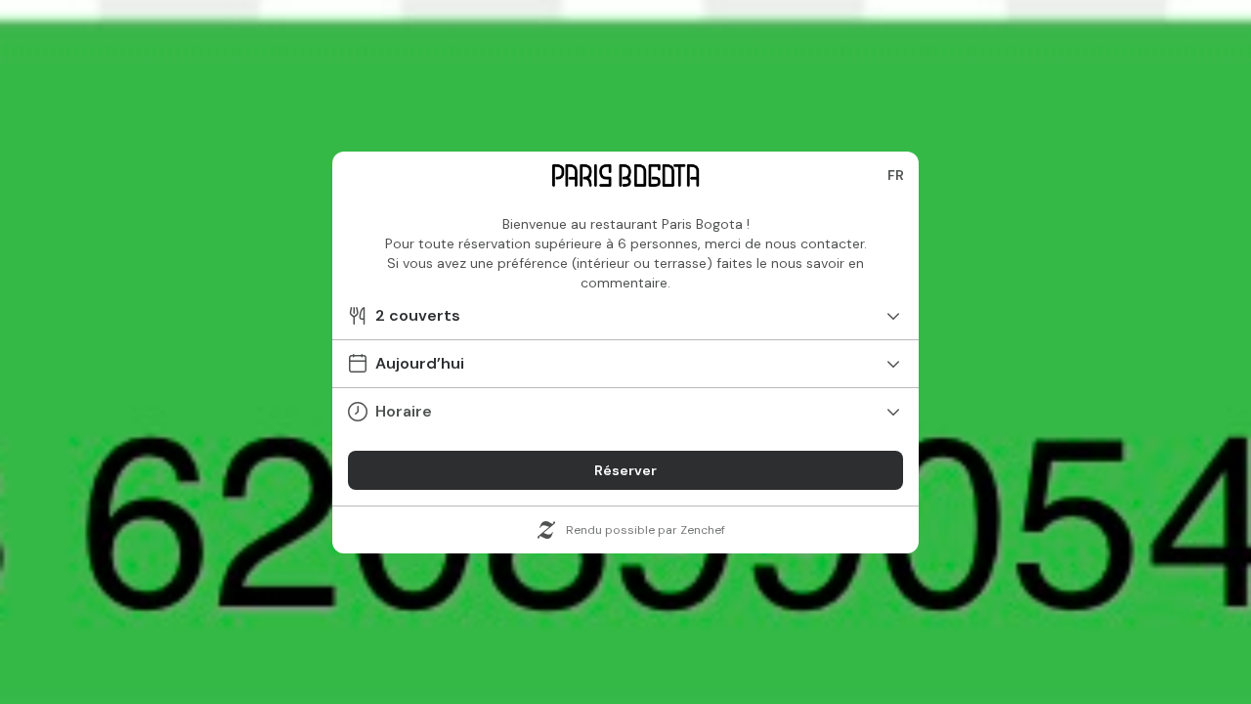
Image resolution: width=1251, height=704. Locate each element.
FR (895, 175)
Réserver (625, 470)
